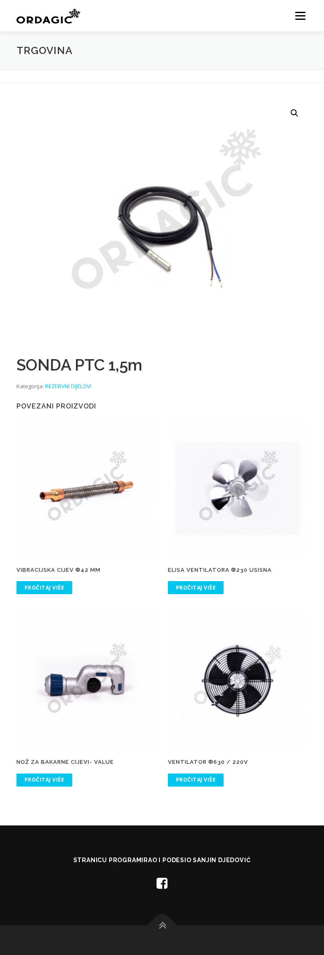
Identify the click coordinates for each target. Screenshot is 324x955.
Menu (300, 15)
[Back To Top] (162, 925)
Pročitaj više (44, 587)
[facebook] (162, 883)
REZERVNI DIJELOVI (68, 386)
